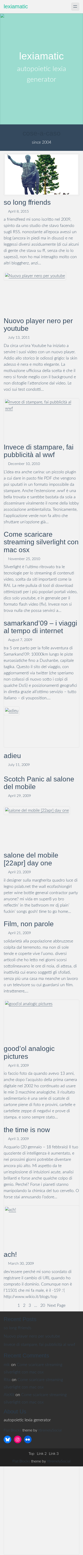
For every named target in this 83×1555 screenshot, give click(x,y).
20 (42, 1306)
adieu (12, 755)
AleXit (9, 1395)
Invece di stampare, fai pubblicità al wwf (39, 1345)
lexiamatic (16, 6)
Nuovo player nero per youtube (38, 324)
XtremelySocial (50, 1430)
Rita (7, 1380)
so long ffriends (27, 202)
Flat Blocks (12, 1430)
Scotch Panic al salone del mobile (39, 782)
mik (7, 1365)
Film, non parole (29, 924)
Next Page (56, 1306)
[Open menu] (75, 7)
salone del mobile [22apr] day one (31, 859)
